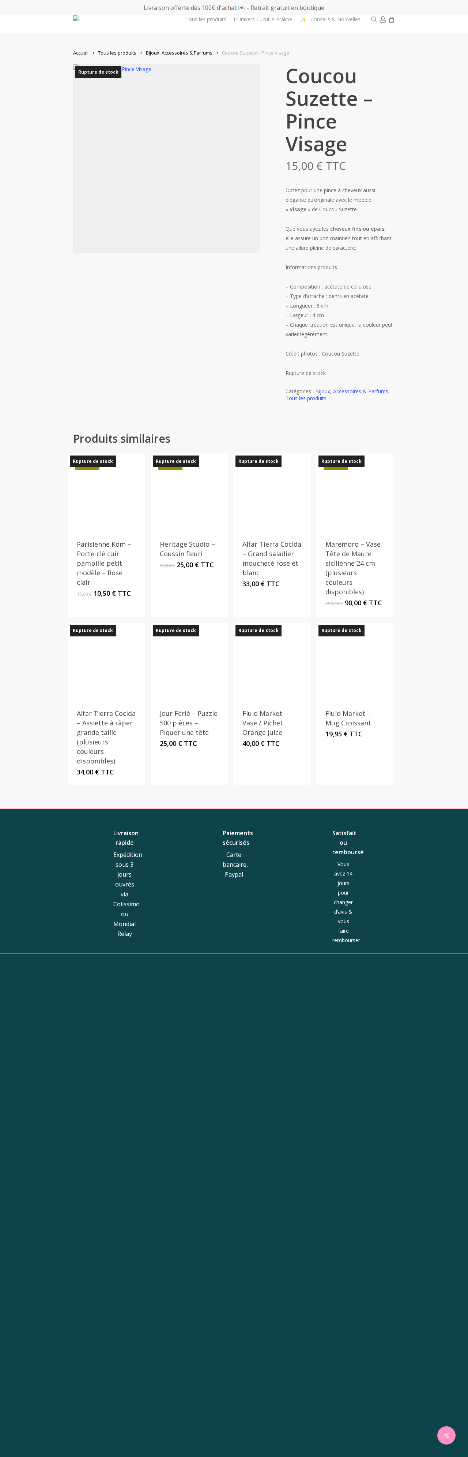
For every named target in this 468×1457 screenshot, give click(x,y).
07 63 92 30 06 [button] (268, 1104)
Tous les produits (117, 52)
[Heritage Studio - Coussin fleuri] (189, 492)
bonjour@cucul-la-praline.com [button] (270, 1087)
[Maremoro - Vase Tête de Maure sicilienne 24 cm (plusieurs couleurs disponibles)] (355, 492)
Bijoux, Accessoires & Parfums (179, 52)
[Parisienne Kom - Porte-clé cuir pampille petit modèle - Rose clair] (106, 492)
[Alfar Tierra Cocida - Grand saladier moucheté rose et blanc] (272, 492)
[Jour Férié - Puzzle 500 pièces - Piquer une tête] (189, 661)
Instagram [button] (332, 1070)
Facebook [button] (366, 1070)
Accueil (80, 52)
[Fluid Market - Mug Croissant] (355, 661)
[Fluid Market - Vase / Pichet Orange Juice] (272, 661)
